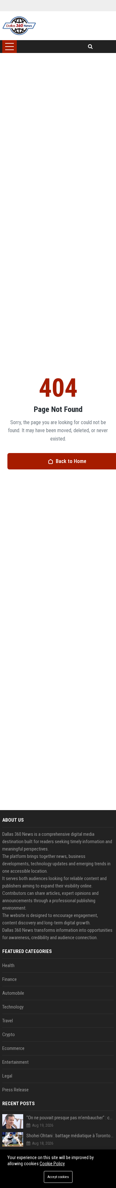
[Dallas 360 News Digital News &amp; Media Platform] (19, 25)
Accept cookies (58, 1177)
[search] (90, 46)
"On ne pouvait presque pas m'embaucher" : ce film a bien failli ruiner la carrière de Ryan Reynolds (70, 1118)
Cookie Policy (52, 1163)
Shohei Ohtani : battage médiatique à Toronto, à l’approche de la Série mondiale (70, 1136)
